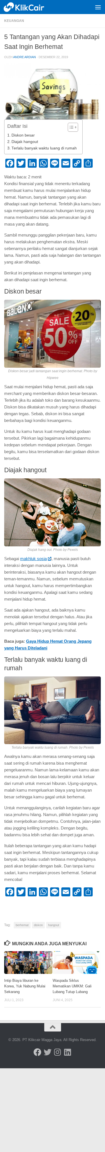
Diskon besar (23, 135)
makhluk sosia (33, 558)
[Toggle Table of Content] (70, 127)
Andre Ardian (24, 57)
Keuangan (14, 21)
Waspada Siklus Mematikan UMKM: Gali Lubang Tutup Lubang (72, 986)
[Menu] (98, 7)
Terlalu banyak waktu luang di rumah (44, 148)
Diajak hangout (24, 142)
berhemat (22, 925)
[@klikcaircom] (37, 1052)
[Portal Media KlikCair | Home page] (31, 7)
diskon (38, 925)
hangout (53, 925)
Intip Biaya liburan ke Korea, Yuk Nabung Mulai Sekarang (24, 986)
